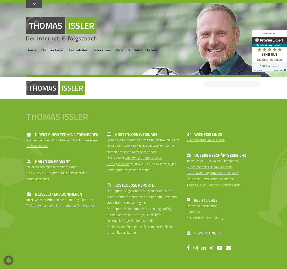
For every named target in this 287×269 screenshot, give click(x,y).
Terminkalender (37, 146)
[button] (8, 260)
